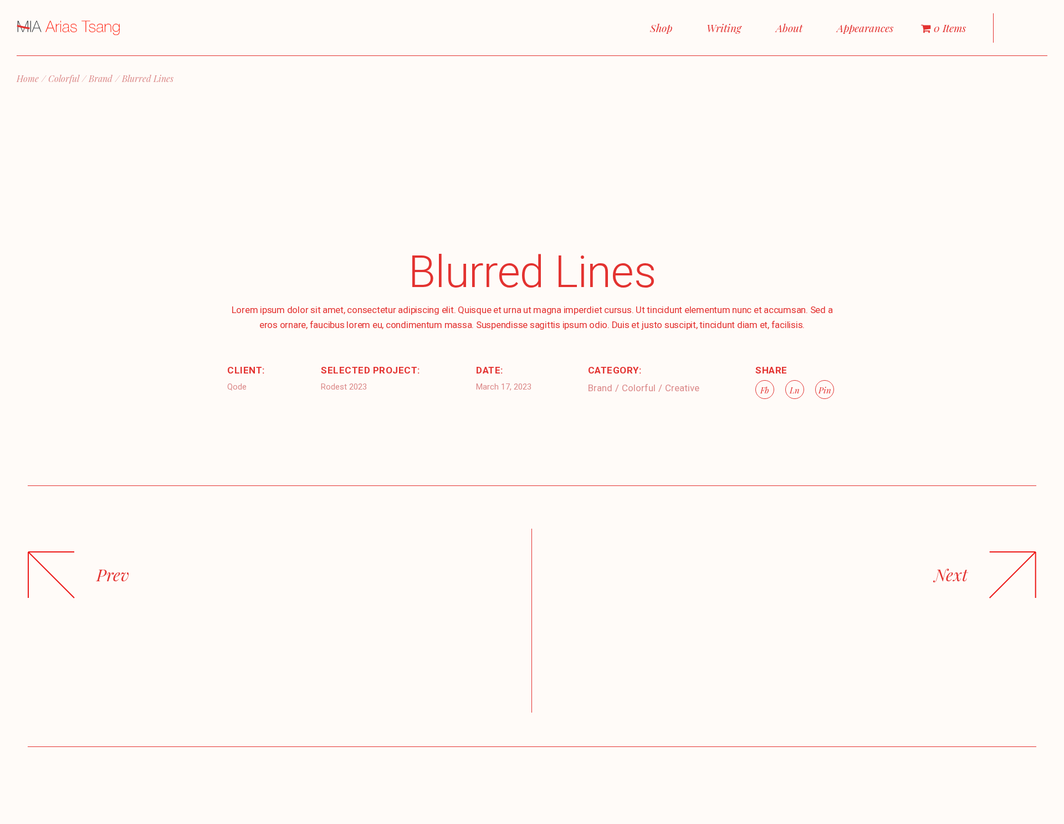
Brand (600, 387)
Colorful (639, 387)
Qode (237, 387)
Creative (682, 387)
